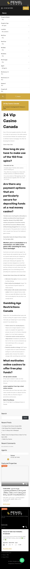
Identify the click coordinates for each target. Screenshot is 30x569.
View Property (15, 482)
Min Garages (4, 59)
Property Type (4, 23)
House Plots (5, 557)
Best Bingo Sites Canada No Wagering (11, 428)
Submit (26, 8)
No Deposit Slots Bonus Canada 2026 (11, 426)
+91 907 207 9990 (8, 8)
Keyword (3, 83)
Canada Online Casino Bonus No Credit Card (14, 275)
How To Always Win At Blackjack (10, 430)
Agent (2, 66)
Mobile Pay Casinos (7, 439)
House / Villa (5, 554)
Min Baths (3, 53)
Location (3, 29)
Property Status (5, 17)
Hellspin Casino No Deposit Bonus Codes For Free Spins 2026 (14, 436)
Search (4, 414)
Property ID (4, 89)
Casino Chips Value (8, 144)
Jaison (12, 455)
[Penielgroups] (15, 4)
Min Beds (3, 47)
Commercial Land (6, 552)
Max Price (3, 41)
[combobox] (15, 20)
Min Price (3, 35)
